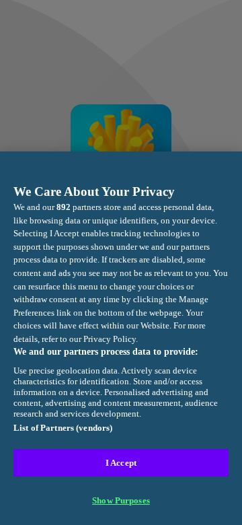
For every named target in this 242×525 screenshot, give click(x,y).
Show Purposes (121, 500)
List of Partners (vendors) (62, 428)
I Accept (121, 463)
